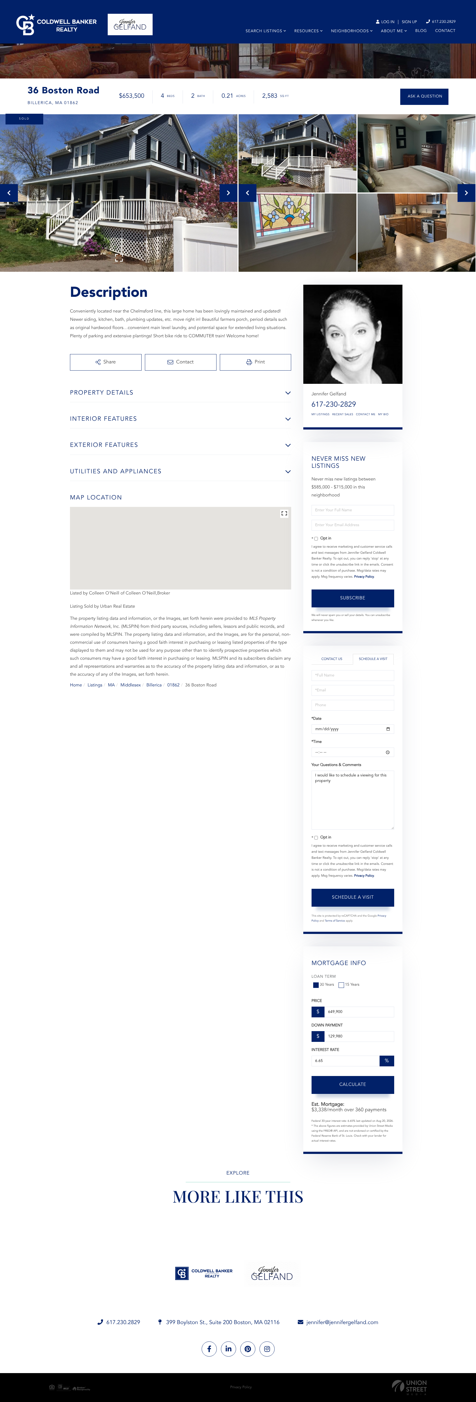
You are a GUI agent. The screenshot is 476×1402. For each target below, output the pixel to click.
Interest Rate (325, 1050)
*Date (316, 719)
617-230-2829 (334, 405)
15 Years (352, 985)
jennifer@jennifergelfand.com (342, 1322)
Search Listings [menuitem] (264, 31)
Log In (387, 22)
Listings (95, 685)
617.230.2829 (443, 22)
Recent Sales (342, 414)
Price (317, 1001)
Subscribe (352, 598)
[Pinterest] (247, 1349)
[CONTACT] (424, 97)
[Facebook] (209, 1349)
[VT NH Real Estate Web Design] (409, 1387)
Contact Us (331, 659)
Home (76, 685)
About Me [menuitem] (392, 31)
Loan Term (324, 977)
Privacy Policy (364, 576)
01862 (173, 685)
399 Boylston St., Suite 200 (222, 1322)
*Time (317, 742)
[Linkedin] (228, 1349)
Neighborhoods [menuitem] (350, 31)
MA (111, 685)
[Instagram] (267, 1349)
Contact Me (365, 414)
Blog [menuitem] (421, 31)
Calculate (352, 1085)
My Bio (383, 414)
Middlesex (130, 685)
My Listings (321, 414)
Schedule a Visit (373, 659)
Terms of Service (335, 921)
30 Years (327, 985)
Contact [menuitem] (445, 31)
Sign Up (409, 22)
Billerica (154, 685)
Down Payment (327, 1026)
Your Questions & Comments (336, 765)
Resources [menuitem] (306, 31)
